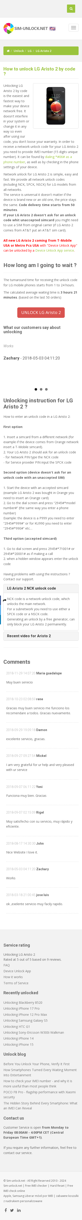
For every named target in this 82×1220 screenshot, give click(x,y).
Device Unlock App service (54, 250)
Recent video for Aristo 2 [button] (29, 636)
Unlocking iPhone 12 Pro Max (25, 1014)
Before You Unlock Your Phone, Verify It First (36, 1064)
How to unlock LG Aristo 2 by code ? (39, 71)
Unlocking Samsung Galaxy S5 (25, 1020)
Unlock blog (14, 1054)
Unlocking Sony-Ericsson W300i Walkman (33, 1032)
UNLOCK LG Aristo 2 (41, 312)
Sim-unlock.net (12, 1186)
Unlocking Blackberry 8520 (22, 1002)
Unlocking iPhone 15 (18, 1044)
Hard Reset (57, 1186)
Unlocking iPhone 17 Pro (21, 1008)
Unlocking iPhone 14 (18, 1038)
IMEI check (9, 1191)
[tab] (41, 588)
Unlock (19, 51)
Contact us (13, 1118)
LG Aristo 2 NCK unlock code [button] (31, 588)
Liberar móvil (33, 1196)
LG (30, 51)
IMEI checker (39, 1186)
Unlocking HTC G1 (16, 1026)
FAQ (6, 965)
